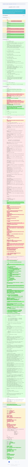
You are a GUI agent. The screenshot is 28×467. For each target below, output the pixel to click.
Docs (19, 464)
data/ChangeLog (5, 39)
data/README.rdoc (6, 86)
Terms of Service (12, 464)
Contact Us (9, 464)
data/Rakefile (5, 406)
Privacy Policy (16, 464)
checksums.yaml (6, 17)
